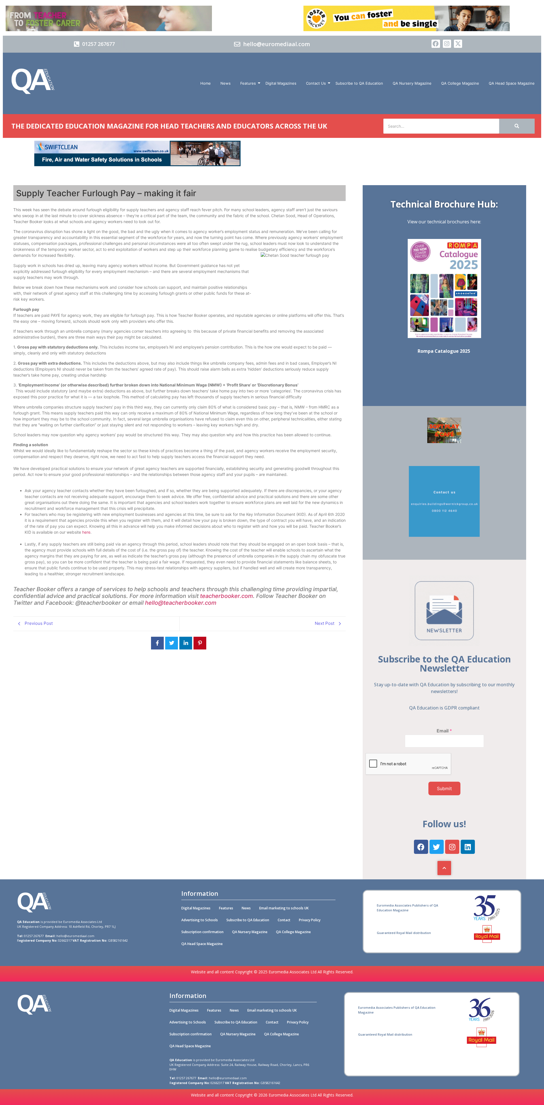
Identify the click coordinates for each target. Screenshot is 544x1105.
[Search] (517, 126)
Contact (284, 920)
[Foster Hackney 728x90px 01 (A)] (406, 29)
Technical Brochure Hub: (444, 204)
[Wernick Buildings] (444, 535)
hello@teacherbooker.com (181, 602)
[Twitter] (437, 847)
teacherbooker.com (226, 596)
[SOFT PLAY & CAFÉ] (444, 441)
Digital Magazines (280, 83)
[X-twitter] (458, 44)
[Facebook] (436, 44)
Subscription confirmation (202, 931)
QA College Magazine (460, 83)
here (86, 532)
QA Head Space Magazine (512, 83)
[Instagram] (447, 44)
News (225, 83)
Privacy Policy (309, 920)
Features (248, 83)
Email (444, 731)
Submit (444, 788)
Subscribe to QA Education (359, 83)
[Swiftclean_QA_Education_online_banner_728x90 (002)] (137, 164)
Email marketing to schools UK (284, 908)
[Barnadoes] (137, 18)
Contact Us (316, 83)
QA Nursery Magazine (412, 83)
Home (205, 83)
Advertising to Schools (199, 920)
